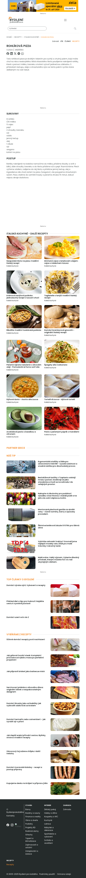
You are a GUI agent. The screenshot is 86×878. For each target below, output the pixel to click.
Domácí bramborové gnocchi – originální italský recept (59, 331)
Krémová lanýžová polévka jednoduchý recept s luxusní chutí (23, 296)
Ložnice (47, 824)
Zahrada (67, 805)
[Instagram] (12, 826)
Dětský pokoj (50, 809)
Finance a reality (33, 816)
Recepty (18, 37)
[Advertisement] (43, 90)
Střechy (29, 834)
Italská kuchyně (31, 37)
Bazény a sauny (32, 813)
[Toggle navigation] (65, 20)
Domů (9, 37)
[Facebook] (8, 826)
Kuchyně (48, 820)
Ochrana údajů (64, 874)
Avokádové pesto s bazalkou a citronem (21, 433)
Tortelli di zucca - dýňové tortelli (59, 399)
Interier (47, 805)
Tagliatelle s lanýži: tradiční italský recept (60, 296)
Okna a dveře (31, 820)
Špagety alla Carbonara (55, 365)
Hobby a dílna (50, 813)
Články (68, 41)
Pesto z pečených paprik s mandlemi (61, 432)
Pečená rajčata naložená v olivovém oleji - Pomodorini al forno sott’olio (24, 366)
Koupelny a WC (51, 816)
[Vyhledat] (75, 28)
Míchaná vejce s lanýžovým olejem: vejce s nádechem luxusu (61, 262)
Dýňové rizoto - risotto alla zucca (22, 399)
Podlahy (29, 824)
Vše (61, 41)
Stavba (28, 805)
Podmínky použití (47, 874)
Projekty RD (30, 827)
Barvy (28, 809)
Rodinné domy (32, 831)
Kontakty (11, 815)
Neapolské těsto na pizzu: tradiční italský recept (23, 262)
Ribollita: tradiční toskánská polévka (24, 330)
